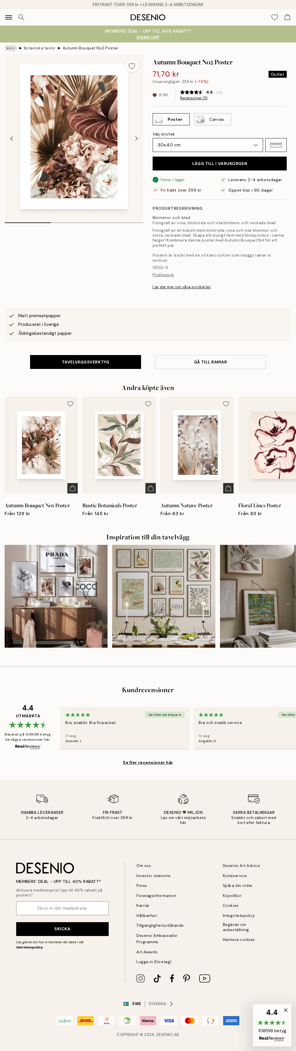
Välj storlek (164, 134)
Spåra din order (238, 885)
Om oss (143, 865)
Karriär (143, 905)
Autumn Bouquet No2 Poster (91, 48)
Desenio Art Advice (241, 865)
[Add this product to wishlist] (132, 66)
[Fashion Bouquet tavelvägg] (56, 596)
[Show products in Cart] (287, 17)
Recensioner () (194, 98)
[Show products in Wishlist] (274, 17)
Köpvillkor (232, 895)
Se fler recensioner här (148, 762)
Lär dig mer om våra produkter (182, 287)
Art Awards (147, 952)
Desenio (164, 1034)
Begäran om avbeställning (236, 927)
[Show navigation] (8, 17)
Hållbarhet (146, 915)
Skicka (62, 928)
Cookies (231, 905)
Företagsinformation (156, 895)
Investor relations (153, 875)
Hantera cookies (239, 939)
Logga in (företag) (153, 961)
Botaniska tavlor (40, 48)
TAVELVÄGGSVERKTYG (86, 362)
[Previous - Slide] (11, 138)
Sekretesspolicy (29, 947)
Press (141, 885)
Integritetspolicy (239, 915)
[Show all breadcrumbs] (11, 48)
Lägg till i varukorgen (219, 163)
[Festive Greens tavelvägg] (163, 596)
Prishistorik (163, 274)
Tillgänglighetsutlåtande (160, 925)
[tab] (28, 220)
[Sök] (21, 17)
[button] (276, 145)
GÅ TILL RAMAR (210, 362)
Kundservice (235, 875)
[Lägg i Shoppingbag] (72, 488)
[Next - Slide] (136, 138)
